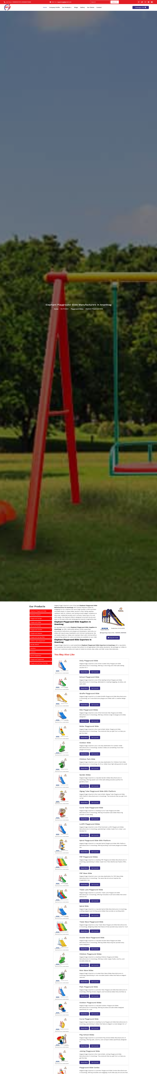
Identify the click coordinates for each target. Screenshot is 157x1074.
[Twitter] (142, 2)
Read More (84, 672)
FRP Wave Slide (85, 873)
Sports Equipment (35, 655)
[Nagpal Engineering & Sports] (7, 7)
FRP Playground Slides (88, 857)
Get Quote (94, 672)
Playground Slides (77, 309)
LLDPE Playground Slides (89, 824)
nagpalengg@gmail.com (64, 2)
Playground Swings (36, 618)
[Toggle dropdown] (71, 7)
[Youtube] (152, 2)
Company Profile (54, 7)
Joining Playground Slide (89, 1051)
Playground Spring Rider (37, 637)
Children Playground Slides (90, 954)
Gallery (82, 7)
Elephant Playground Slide (38, 611)
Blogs (76, 7)
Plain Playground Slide (88, 987)
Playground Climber (36, 629)
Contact (99, 7)
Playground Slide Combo (89, 1068)
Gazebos (33, 648)
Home (45, 7)
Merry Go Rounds (35, 626)
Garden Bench (34, 644)
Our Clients (90, 7)
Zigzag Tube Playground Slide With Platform (97, 791)
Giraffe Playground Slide (89, 693)
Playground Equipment (37, 659)
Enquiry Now (113, 637)
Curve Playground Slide (88, 1019)
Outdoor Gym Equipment (37, 641)
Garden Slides (85, 775)
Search (114, 2)
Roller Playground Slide (89, 726)
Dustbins (32, 652)
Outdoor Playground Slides (90, 1003)
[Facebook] (139, 2)
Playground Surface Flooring (38, 663)
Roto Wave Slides (86, 970)
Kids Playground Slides (88, 710)
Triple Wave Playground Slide (91, 922)
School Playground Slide (89, 677)
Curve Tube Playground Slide (91, 808)
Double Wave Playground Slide (91, 938)
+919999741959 (26, 2)
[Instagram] (145, 2)
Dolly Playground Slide (88, 661)
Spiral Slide (84, 906)
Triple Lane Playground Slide (91, 890)
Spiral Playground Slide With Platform (95, 840)
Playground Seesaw (36, 633)
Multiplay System (35, 615)
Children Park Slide (87, 759)
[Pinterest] (148, 2)
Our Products (66, 7)
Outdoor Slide (85, 743)
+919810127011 (16, 2)
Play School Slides (86, 1035)
